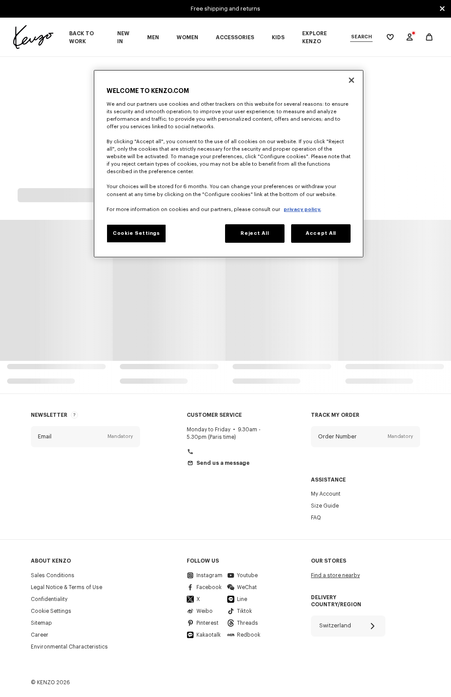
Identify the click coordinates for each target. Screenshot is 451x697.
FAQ (316, 517)
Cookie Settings (51, 611)
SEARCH (361, 36)
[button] (85, 436)
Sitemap (41, 623)
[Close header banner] (442, 9)
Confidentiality (49, 599)
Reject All (254, 233)
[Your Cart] (429, 37)
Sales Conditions (52, 575)
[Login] (409, 37)
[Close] (351, 80)
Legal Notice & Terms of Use (66, 587)
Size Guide (325, 505)
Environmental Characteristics (69, 646)
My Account (325, 494)
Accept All (321, 233)
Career (39, 635)
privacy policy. (302, 209)
